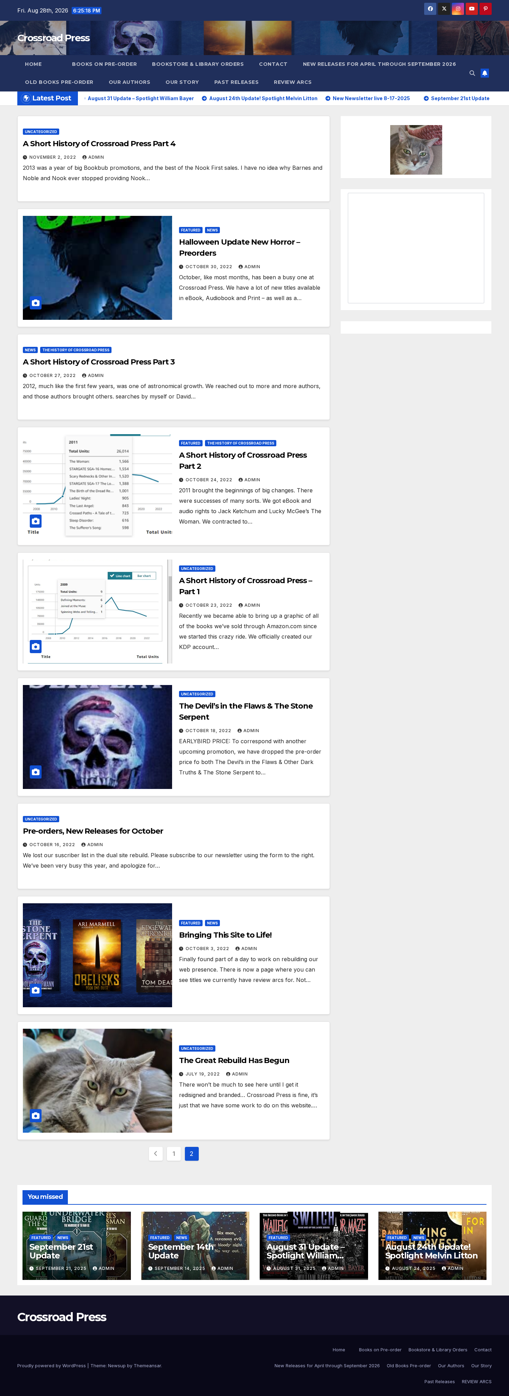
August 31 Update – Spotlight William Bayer (305, 1255)
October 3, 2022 (208, 948)
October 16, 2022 (53, 844)
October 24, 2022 (210, 479)
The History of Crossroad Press (75, 350)
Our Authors (130, 82)
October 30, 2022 (210, 266)
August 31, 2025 (295, 1268)
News (212, 230)
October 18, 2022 (209, 730)
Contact (273, 64)
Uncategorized (41, 132)
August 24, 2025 (414, 1268)
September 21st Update (61, 1251)
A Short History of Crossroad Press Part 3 (99, 362)
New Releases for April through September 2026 (379, 64)
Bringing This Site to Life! (225, 935)
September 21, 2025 (62, 1268)
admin (96, 157)
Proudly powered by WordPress (52, 1365)
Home (33, 64)
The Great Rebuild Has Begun (234, 1060)
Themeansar (147, 1365)
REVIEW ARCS (293, 82)
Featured (190, 230)
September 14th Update (181, 1251)
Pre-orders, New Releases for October (93, 831)
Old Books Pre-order (59, 82)
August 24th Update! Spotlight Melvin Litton (431, 1251)
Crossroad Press (53, 38)
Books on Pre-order (104, 64)
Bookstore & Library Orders (198, 64)
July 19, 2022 (203, 1074)
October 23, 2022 (210, 605)
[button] (472, 73)
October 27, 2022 (53, 375)
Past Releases (236, 82)
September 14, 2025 (181, 1268)
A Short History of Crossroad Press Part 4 (99, 143)
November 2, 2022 (53, 157)
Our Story (182, 82)
